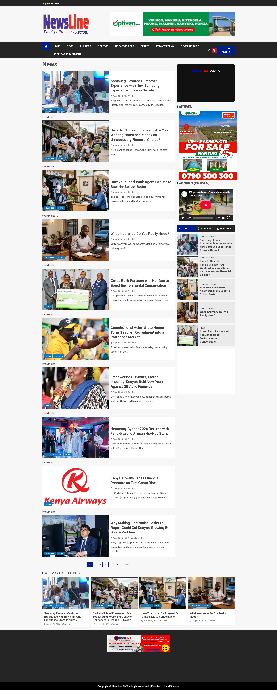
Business (85, 46)
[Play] (183, 218)
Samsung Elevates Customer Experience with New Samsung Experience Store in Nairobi (135, 85)
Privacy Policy (165, 46)
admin (133, 96)
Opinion (59, 356)
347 (118, 564)
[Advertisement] (208, 373)
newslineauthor (137, 538)
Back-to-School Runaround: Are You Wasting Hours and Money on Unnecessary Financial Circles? (139, 135)
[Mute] (223, 218)
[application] (206, 205)
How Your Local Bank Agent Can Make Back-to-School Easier (215, 291)
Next (126, 564)
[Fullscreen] (228, 218)
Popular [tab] (206, 228)
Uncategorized (124, 46)
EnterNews (157, 686)
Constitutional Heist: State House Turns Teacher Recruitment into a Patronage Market (137, 332)
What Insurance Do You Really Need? (140, 234)
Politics (103, 46)
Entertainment (53, 455)
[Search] (209, 50)
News (70, 46)
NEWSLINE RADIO (190, 46)
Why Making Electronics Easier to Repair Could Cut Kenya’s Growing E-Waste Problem (139, 527)
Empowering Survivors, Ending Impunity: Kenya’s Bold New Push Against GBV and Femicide (137, 382)
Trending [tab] (225, 228)
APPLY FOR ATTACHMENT (67, 54)
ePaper (145, 46)
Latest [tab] (184, 228)
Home (57, 46)
